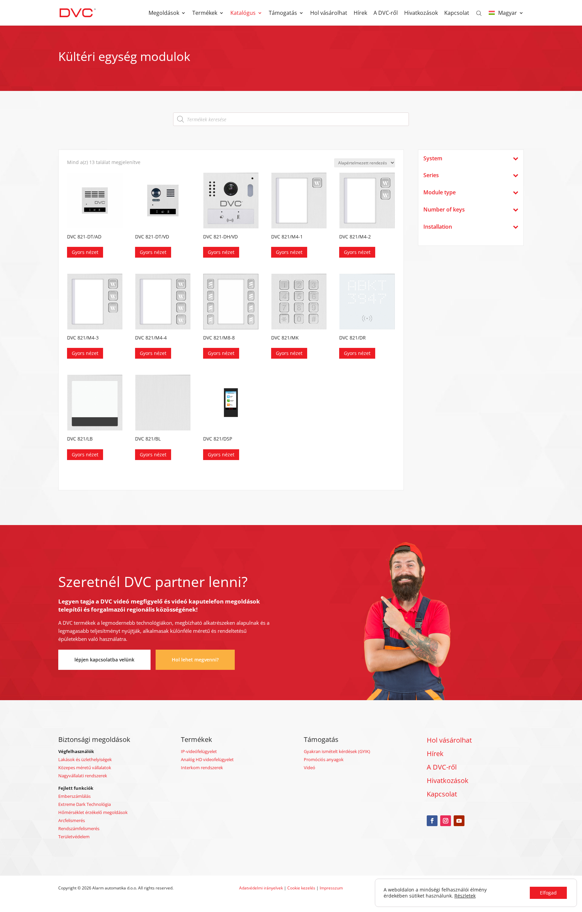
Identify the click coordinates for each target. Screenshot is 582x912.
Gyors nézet (85, 252)
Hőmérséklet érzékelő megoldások (93, 812)
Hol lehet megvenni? (195, 659)
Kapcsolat (456, 13)
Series (431, 175)
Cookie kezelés (301, 888)
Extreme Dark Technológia (84, 804)
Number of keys (444, 209)
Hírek (360, 13)
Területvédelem (74, 837)
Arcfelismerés (71, 820)
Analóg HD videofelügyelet (207, 759)
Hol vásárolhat (328, 13)
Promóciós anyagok (324, 759)
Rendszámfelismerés (78, 828)
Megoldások (164, 13)
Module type (439, 192)
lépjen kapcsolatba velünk (104, 659)
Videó (309, 767)
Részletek (465, 896)
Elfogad (548, 892)
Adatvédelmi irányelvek (261, 888)
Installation (437, 226)
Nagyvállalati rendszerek (82, 776)
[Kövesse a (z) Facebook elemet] (432, 820)
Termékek (204, 13)
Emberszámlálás (74, 796)
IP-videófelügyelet (199, 751)
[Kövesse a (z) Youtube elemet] (459, 820)
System (432, 158)
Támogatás (283, 13)
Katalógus (243, 13)
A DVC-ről (386, 13)
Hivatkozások (421, 13)
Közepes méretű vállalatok (84, 767)
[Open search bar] (479, 12)
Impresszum (331, 888)
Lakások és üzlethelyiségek (85, 759)
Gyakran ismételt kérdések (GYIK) (337, 751)
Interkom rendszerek (202, 767)
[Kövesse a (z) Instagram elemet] (445, 820)
